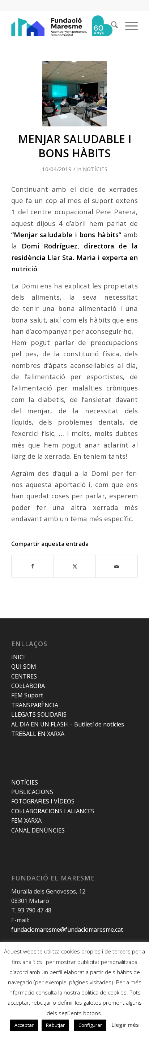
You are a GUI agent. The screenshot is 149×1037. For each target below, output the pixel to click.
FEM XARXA (26, 821)
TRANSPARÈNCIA (34, 705)
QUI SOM (23, 667)
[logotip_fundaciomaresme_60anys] (61, 25)
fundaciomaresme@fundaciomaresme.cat (67, 929)
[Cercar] (111, 25)
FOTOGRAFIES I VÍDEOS (42, 801)
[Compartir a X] (74, 566)
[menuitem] (111, 25)
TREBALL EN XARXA (37, 734)
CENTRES (24, 676)
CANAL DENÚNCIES (38, 830)
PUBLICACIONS (32, 792)
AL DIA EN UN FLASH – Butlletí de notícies (67, 724)
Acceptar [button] (24, 1025)
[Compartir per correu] (116, 566)
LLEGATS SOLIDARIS (39, 714)
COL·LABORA (28, 686)
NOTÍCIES (95, 169)
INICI (18, 657)
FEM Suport (27, 695)
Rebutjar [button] (55, 1025)
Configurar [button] (90, 1025)
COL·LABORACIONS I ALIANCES (52, 811)
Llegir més (125, 1024)
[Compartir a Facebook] (33, 566)
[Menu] (128, 25)
